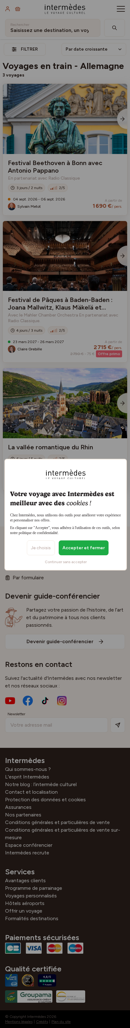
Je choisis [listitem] (41, 548)
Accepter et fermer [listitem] (83, 548)
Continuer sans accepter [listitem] (66, 562)
